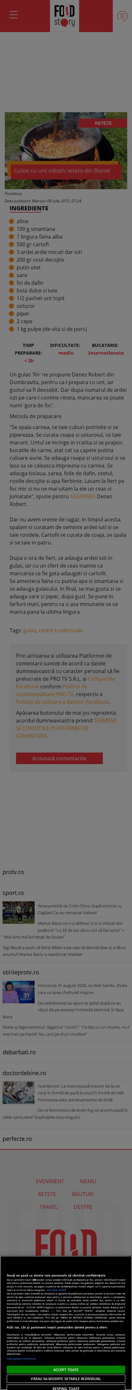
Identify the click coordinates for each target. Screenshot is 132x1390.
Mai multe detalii (56, 1290)
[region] (66, 1323)
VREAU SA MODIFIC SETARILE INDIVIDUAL (66, 1378)
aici (52, 1310)
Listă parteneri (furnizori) (21, 1358)
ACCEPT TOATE (66, 1369)
